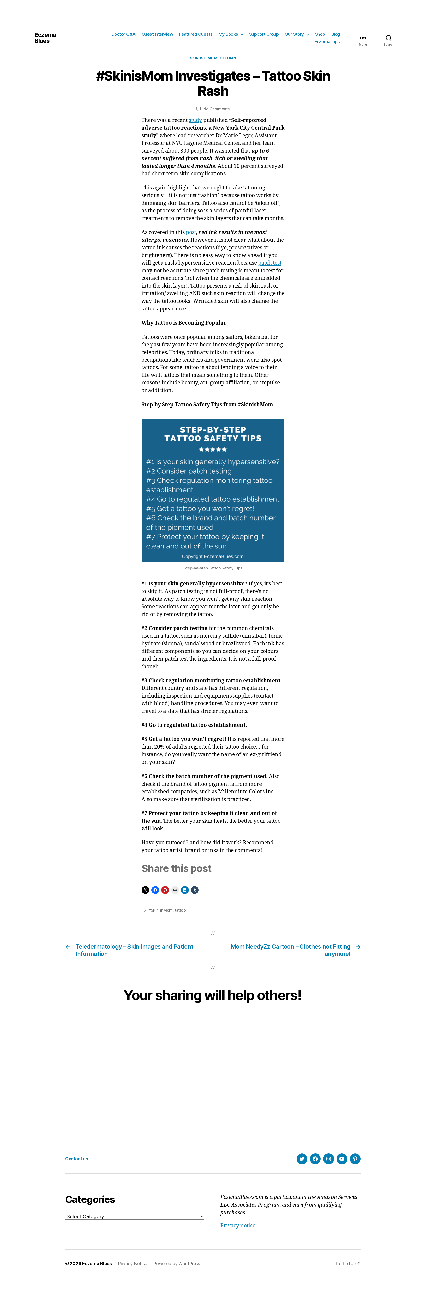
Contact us (76, 1158)
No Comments (216, 108)
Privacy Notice (132, 1263)
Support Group (264, 34)
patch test (269, 263)
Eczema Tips (327, 41)
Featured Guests (196, 34)
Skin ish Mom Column (213, 58)
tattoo (180, 910)
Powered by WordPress (176, 1263)
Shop (320, 34)
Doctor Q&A (123, 34)
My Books (228, 34)
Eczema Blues (45, 38)
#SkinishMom (160, 910)
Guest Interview (157, 34)
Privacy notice (237, 1225)
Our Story (294, 34)
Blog (335, 34)
